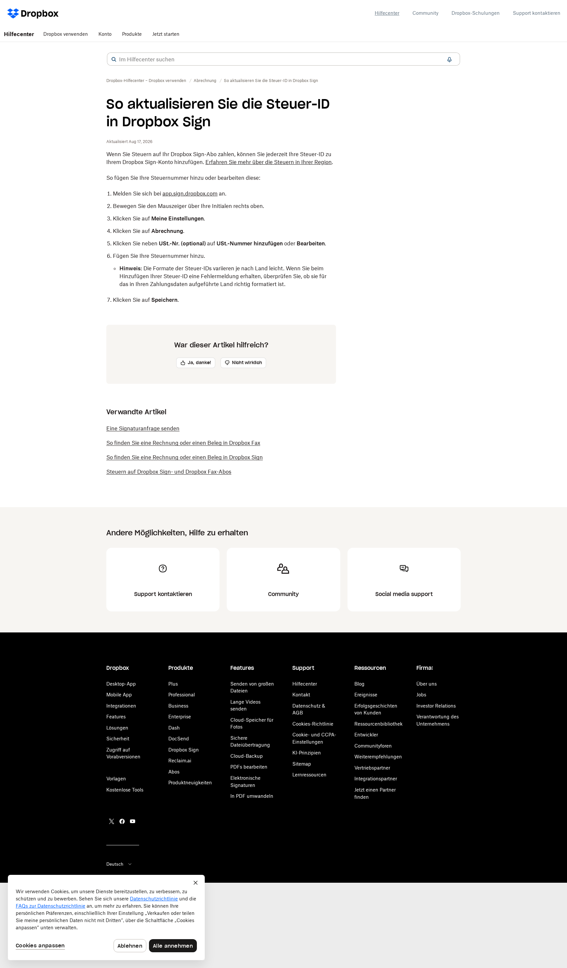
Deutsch (114, 864)
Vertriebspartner (372, 768)
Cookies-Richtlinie (312, 724)
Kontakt (301, 694)
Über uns (426, 684)
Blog (359, 684)
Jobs (421, 694)
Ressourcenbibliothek (378, 724)
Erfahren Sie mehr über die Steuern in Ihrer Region (268, 162)
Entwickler (366, 734)
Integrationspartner (375, 778)
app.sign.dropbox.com (190, 193)
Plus (173, 684)
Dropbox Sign (183, 749)
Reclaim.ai (179, 760)
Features (116, 716)
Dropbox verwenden (65, 34)
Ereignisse (365, 694)
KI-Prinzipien (306, 752)
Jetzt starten (165, 34)
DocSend (178, 738)
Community (425, 13)
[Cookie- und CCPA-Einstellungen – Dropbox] (106, 917)
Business (178, 706)
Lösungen (117, 728)
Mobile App (119, 694)
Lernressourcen (309, 774)
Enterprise (179, 716)
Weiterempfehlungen (378, 756)
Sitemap (301, 764)
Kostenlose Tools (124, 790)
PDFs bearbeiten (248, 767)
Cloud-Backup (246, 756)
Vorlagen (116, 778)
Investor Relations (436, 706)
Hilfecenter (387, 13)
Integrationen (121, 706)
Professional (181, 694)
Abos (173, 771)
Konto (105, 34)
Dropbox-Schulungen (476, 13)
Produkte (132, 34)
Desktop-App (121, 684)
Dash (174, 728)
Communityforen (373, 746)
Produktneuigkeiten (190, 782)
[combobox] (283, 59)
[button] (114, 59)
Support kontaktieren (536, 13)
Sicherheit (117, 738)
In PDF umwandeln (251, 796)
